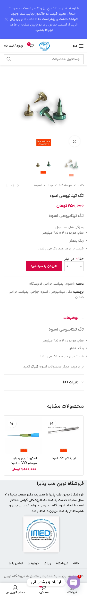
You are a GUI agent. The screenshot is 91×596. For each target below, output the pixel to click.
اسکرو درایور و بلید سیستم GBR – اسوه (24, 461)
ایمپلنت (59, 284)
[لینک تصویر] (41, 534)
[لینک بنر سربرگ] (43, 19)
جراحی (48, 284)
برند (50, 185)
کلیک (35, 366)
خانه (81, 185)
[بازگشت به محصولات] (12, 185)
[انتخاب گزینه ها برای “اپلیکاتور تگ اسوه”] (52, 423)
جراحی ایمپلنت (29, 292)
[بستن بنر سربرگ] (6, 19)
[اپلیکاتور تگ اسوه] (63, 435)
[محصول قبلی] (18, 185)
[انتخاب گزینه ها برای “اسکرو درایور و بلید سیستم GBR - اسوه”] (12, 423)
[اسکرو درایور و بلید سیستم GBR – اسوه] (23, 435)
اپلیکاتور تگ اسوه (64, 458)
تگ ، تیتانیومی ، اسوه (56, 292)
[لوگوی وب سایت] (45, 46)
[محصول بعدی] (6, 185)
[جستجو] (9, 59)
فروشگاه (65, 185)
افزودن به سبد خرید (44, 266)
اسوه (38, 185)
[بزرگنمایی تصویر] (74, 141)
